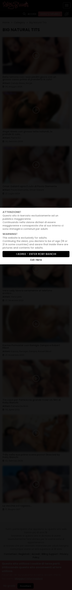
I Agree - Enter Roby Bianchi (36, 254)
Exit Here (36, 260)
